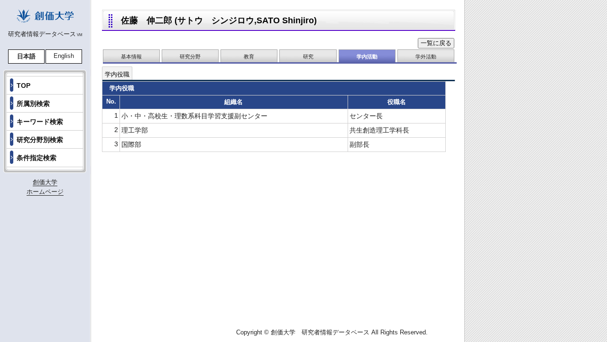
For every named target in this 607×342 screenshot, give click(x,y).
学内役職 (117, 74)
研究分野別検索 (40, 139)
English (64, 55)
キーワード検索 (40, 121)
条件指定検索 (36, 158)
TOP (23, 85)
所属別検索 (33, 103)
